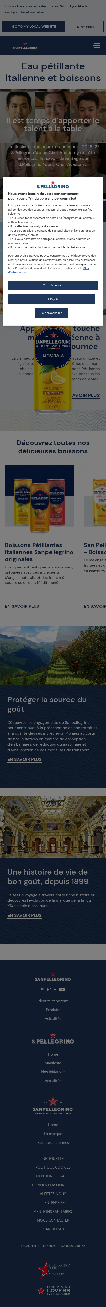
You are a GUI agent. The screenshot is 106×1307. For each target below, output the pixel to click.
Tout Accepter (53, 285)
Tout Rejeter (51, 299)
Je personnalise (52, 313)
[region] (53, 251)
